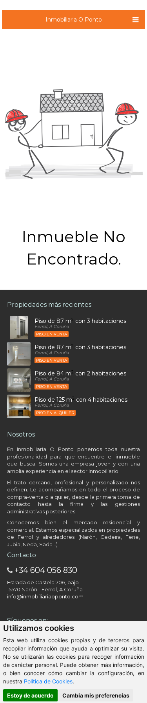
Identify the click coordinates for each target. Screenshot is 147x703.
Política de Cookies (48, 681)
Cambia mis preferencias (95, 695)
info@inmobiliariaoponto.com (45, 596)
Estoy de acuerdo (30, 695)
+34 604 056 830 (46, 570)
